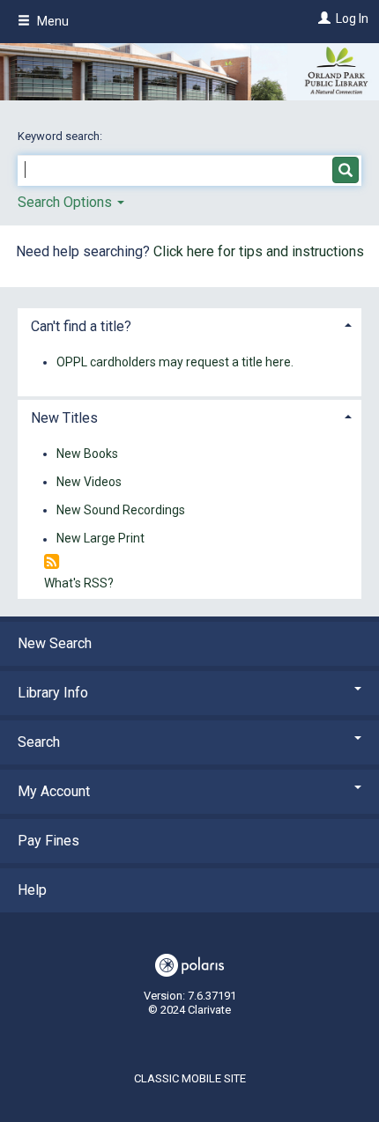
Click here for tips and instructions (258, 251)
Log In (352, 18)
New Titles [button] (64, 418)
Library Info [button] (53, 692)
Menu (51, 21)
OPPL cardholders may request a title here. (175, 362)
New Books (87, 454)
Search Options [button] (66, 202)
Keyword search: (61, 136)
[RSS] (51, 562)
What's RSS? (79, 583)
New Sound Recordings (120, 510)
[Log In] (322, 18)
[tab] (189, 324)
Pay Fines (48, 840)
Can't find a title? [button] (81, 326)
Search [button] (39, 742)
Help (32, 890)
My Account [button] (54, 791)
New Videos (89, 482)
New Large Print (100, 539)
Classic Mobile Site (190, 1078)
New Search (55, 643)
